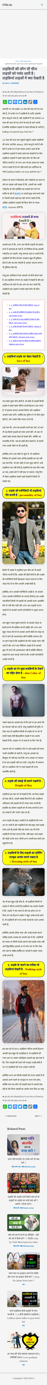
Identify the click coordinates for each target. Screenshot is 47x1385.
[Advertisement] (23, 34)
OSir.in (7, 4)
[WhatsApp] (4, 102)
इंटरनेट (18, 193)
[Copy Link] (30, 102)
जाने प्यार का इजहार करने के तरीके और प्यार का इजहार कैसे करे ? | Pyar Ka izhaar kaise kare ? (23, 1277)
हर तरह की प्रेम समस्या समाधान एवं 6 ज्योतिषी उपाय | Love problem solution (23, 1357)
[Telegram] (10, 102)
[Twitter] (20, 102)
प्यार (19, 1167)
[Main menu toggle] (42, 4)
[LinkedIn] (25, 102)
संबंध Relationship (28, 1167)
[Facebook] (15, 102)
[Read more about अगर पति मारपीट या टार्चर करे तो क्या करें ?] (23, 1144)
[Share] (35, 102)
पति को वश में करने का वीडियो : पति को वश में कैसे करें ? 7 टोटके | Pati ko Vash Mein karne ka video (23, 1238)
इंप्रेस (4, 207)
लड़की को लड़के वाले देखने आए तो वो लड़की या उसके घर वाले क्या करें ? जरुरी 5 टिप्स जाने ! (23, 1200)
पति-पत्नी (14, 1167)
